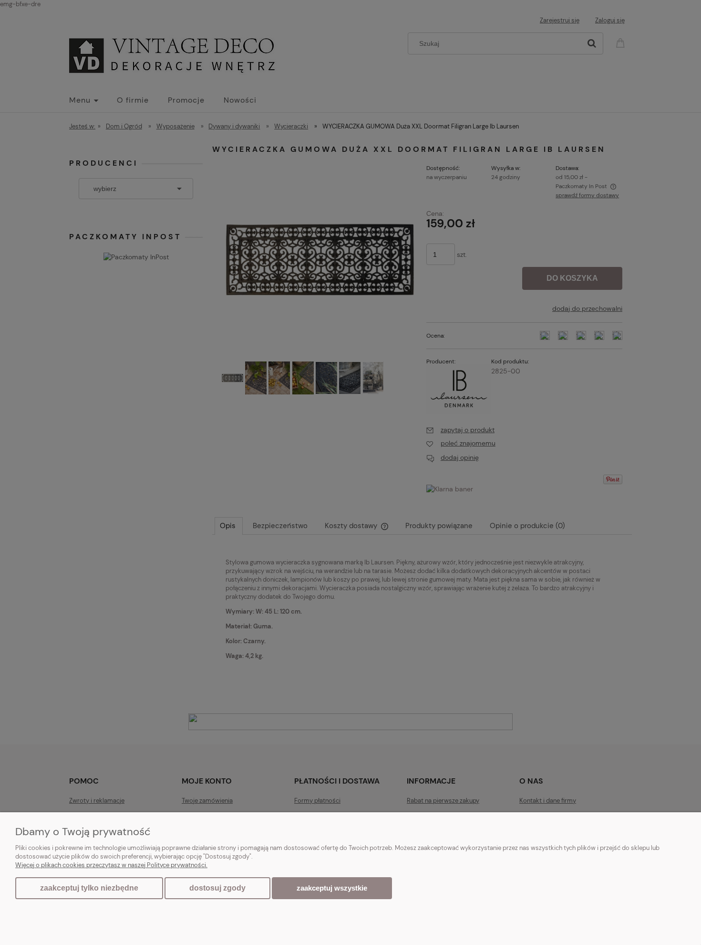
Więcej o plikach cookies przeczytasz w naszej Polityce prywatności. (111, 865)
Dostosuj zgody (217, 888)
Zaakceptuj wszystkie (332, 888)
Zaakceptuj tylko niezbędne (89, 888)
